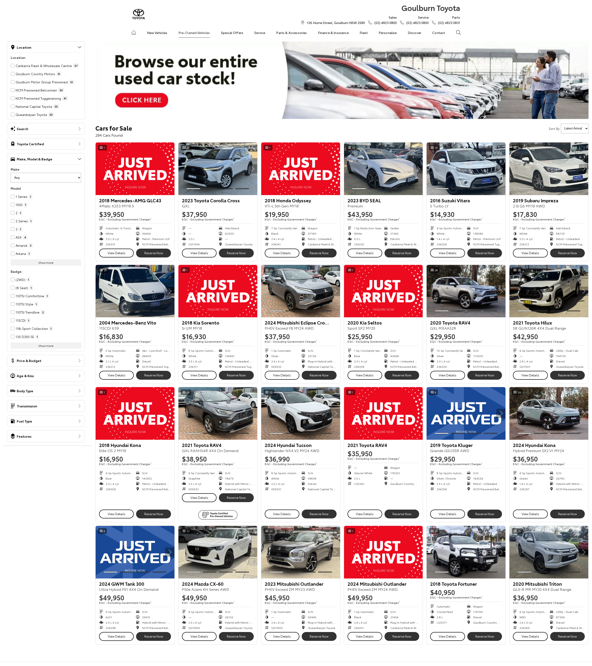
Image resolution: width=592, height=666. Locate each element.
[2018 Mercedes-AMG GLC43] (135, 168)
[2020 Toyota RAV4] (466, 291)
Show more (46, 262)
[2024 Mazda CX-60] (217, 552)
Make (15, 169)
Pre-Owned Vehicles (194, 32)
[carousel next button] (252, 168)
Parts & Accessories (291, 32)
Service (259, 32)
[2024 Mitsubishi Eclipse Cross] (300, 291)
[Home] (134, 32)
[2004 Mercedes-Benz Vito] (135, 291)
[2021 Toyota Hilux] (548, 291)
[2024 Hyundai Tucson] (300, 413)
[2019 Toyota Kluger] (466, 413)
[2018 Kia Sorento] (217, 291)
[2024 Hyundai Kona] (548, 413)
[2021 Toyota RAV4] (217, 413)
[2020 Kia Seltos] (383, 291)
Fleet (364, 32)
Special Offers (232, 32)
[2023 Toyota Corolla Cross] (217, 168)
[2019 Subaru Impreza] (548, 168)
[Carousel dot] (193, 188)
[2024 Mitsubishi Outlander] (383, 552)
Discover (414, 32)
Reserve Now (153, 253)
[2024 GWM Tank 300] (135, 552)
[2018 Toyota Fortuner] (466, 552)
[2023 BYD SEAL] (383, 168)
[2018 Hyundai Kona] (135, 413)
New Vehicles (157, 32)
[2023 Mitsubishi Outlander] (300, 552)
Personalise (388, 32)
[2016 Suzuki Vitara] (466, 168)
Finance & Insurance (333, 32)
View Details (116, 253)
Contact (438, 32)
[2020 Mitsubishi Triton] (548, 552)
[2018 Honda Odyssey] (300, 168)
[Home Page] (138, 14)
